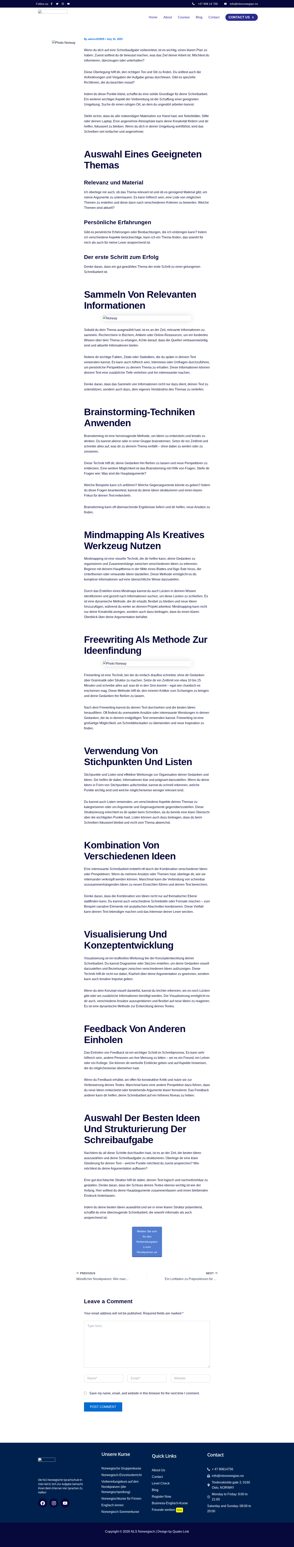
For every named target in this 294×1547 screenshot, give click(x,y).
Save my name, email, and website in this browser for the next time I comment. (144, 1393)
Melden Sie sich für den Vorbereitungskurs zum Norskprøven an (147, 1242)
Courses (184, 17)
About (167, 17)
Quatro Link (181, 1531)
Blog (199, 17)
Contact (213, 17)
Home (153, 17)
